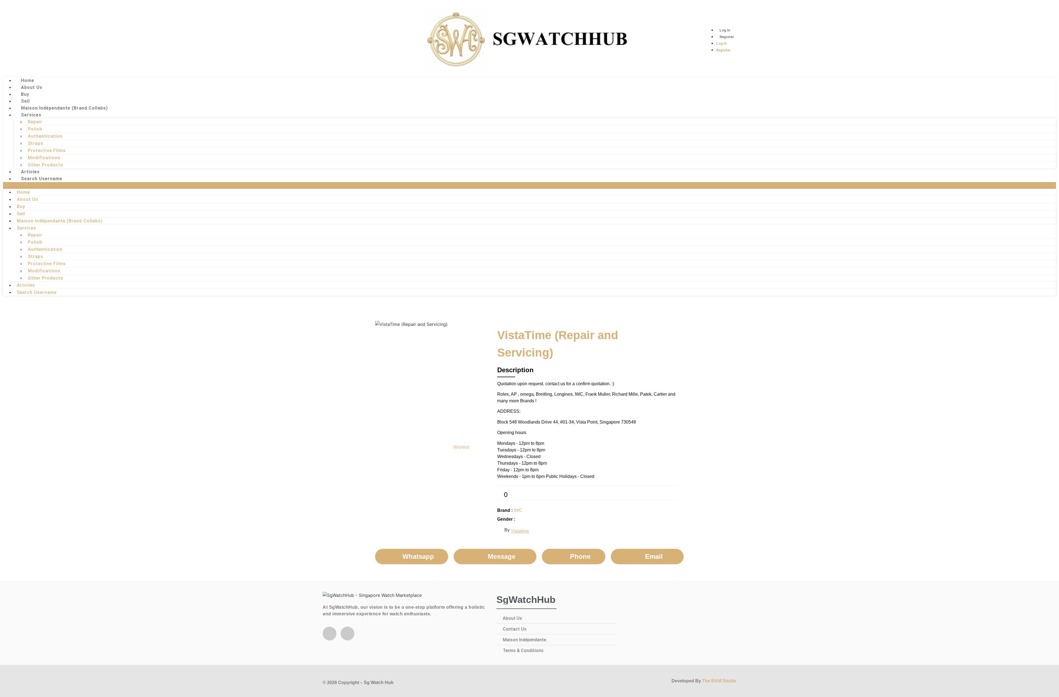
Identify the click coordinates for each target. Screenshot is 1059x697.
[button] (529, 185)
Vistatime (520, 531)
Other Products (45, 164)
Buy (25, 94)
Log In (725, 30)
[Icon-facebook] (18, 39)
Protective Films (47, 150)
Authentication (45, 136)
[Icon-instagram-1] (36, 39)
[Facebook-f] (329, 633)
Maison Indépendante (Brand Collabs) (64, 108)
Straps (35, 143)
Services (31, 115)
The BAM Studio (719, 681)
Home (27, 80)
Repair (35, 121)
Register (727, 37)
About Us (31, 87)
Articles (30, 171)
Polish (35, 129)
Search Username (41, 178)
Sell (25, 101)
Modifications (44, 157)
